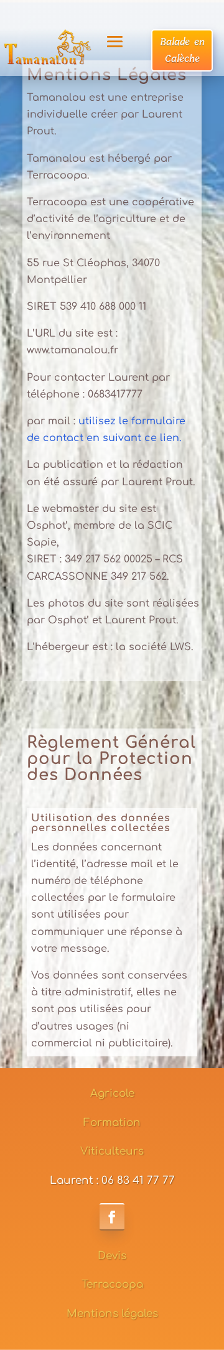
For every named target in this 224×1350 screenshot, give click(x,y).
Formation (112, 1123)
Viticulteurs (112, 1151)
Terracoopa (112, 1284)
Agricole (112, 1093)
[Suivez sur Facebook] (112, 1217)
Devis (112, 1256)
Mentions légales (112, 1314)
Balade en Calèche (182, 50)
